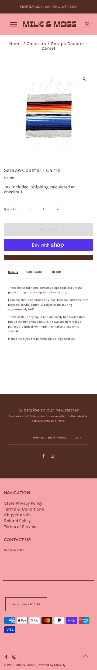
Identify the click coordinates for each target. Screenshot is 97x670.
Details (13, 272)
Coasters (36, 43)
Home (15, 43)
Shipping (39, 186)
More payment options (48, 257)
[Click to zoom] (84, 79)
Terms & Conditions (24, 509)
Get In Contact (14, 550)
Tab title (55, 272)
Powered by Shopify (51, 665)
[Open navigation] (13, 24)
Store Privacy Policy (23, 503)
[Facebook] (44, 457)
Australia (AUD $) (26, 604)
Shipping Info (17, 514)
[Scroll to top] (85, 656)
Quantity (10, 209)
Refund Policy (17, 520)
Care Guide (34, 272)
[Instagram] (52, 457)
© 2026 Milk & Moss (19, 665)
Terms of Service (20, 526)
